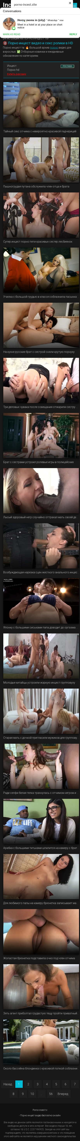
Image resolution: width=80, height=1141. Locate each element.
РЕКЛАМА (67, 66)
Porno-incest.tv (40, 1110)
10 (32, 1094)
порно (54, 47)
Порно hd (13, 69)
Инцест (12, 65)
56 (51, 1094)
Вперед (63, 1094)
